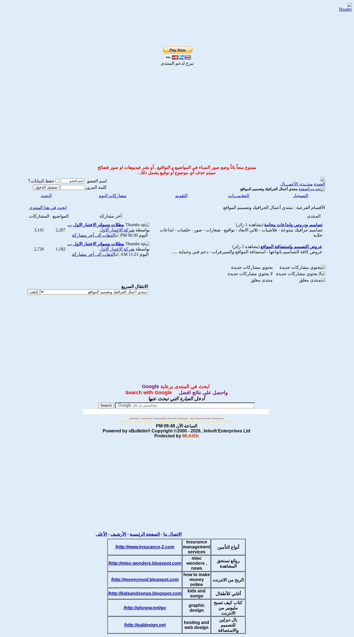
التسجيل (300, 195)
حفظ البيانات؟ (41, 181)
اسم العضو (97, 181)
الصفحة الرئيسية (145, 534)
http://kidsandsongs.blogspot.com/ (144, 593)
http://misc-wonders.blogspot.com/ (144, 563)
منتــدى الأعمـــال (296, 184)
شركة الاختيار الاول (117, 230)
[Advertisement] (170, 11)
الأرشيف (118, 534)
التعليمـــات (238, 195)
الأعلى (101, 534)
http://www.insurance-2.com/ (144, 547)
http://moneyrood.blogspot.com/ (145, 579)
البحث (46, 195)
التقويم (181, 195)
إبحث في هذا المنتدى (48, 207)
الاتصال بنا (172, 534)
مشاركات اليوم (112, 195)
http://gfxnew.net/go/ (145, 607)
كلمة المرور (96, 187)
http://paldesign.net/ (145, 625)
